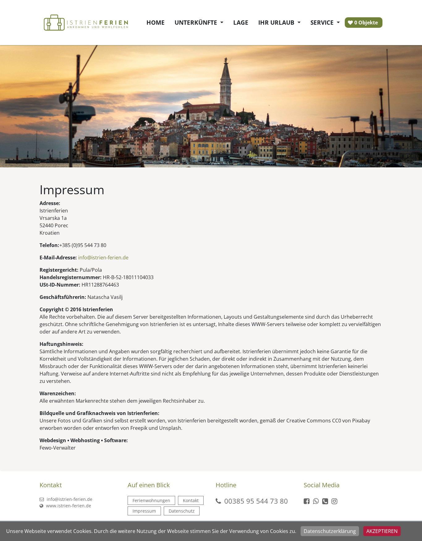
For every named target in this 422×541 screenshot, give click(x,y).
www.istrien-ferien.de (68, 506)
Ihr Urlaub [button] (277, 22)
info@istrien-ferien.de (68, 499)
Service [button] (322, 22)
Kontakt (191, 500)
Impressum (144, 511)
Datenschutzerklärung (330, 531)
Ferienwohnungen (151, 500)
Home (155, 22)
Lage (240, 22)
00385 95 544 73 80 (256, 500)
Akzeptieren (382, 531)
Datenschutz (182, 511)
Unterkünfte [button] (197, 22)
